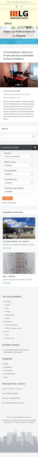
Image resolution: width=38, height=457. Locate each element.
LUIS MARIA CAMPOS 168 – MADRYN (16, 242)
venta (18, 98)
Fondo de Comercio (11, 325)
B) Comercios (8, 321)
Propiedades (15, 94)
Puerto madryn (25, 94)
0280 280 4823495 (12, 393)
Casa (7, 308)
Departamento (9, 315)
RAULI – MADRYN (9, 277)
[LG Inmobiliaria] (19, 15)
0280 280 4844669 (14, 398)
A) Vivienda (7, 301)
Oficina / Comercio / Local (13, 328)
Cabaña (7, 305)
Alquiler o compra (10, 162)
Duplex (7, 318)
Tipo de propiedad (10, 170)
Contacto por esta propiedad (13, 188)
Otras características (9, 203)
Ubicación (7, 153)
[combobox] (19, 156)
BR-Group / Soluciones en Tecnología (24, 420)
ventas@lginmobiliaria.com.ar (21, 2)
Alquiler (7, 94)
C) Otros (6, 331)
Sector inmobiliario (9, 98)
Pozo (7, 335)
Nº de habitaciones (10, 179)
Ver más (31, 244)
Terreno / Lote (9, 338)
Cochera (8, 311)
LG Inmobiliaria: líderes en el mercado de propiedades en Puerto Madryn (18, 55)
